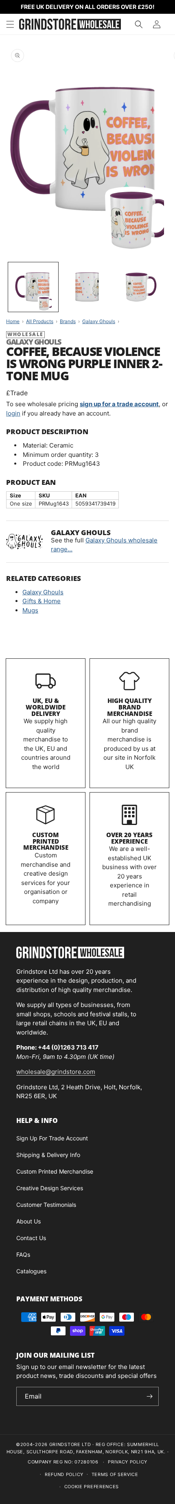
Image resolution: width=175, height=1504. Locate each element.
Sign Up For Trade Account (52, 1138)
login (13, 413)
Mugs (30, 610)
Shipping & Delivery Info (48, 1154)
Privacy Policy (127, 1462)
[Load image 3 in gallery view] (141, 287)
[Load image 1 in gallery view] (33, 287)
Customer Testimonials (46, 1204)
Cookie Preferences (91, 1486)
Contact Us (31, 1237)
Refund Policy (64, 1474)
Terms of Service (115, 1474)
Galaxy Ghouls (42, 592)
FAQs (23, 1254)
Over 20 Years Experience (129, 838)
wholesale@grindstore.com (55, 1072)
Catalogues (31, 1271)
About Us (28, 1221)
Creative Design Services (49, 1188)
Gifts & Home (41, 601)
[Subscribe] (149, 1396)
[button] (10, 24)
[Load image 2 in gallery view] (87, 287)
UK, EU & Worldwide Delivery (46, 707)
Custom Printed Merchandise (45, 841)
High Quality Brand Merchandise (129, 707)
